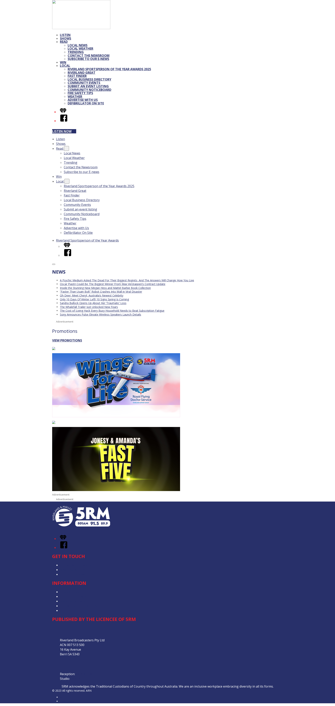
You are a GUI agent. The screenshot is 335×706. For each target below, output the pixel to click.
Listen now (62, 131)
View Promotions (67, 340)
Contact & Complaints (75, 565)
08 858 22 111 (80, 678)
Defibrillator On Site (86, 103)
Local (65, 65)
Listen (65, 35)
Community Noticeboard (89, 90)
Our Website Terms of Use (79, 606)
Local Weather (80, 48)
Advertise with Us (83, 100)
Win (63, 62)
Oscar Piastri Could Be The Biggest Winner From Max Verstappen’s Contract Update (112, 284)
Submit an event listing (88, 86)
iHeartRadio (67, 701)
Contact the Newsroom (89, 55)
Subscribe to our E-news (88, 59)
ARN (63, 697)
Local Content (70, 610)
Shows (65, 38)
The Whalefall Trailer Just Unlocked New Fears (89, 307)
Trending (76, 52)
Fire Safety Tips (80, 93)
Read (64, 42)
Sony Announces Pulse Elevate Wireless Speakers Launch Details (100, 314)
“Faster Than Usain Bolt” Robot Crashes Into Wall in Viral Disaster (101, 291)
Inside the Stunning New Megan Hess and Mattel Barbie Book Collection (105, 288)
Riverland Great (81, 72)
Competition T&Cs (73, 596)
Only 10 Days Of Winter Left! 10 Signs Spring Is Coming (94, 299)
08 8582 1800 (85, 674)
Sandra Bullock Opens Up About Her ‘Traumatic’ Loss (93, 303)
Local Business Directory (89, 79)
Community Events (84, 83)
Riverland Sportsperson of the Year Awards (87, 240)
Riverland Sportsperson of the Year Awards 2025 (109, 69)
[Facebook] (64, 121)
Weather (75, 96)
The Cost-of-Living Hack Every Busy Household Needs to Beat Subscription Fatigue (112, 310)
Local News (77, 45)
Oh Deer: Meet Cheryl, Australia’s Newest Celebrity (91, 295)
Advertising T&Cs (72, 601)
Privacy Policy (69, 592)
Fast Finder (77, 76)
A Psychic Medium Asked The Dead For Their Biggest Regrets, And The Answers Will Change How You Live (127, 280)
